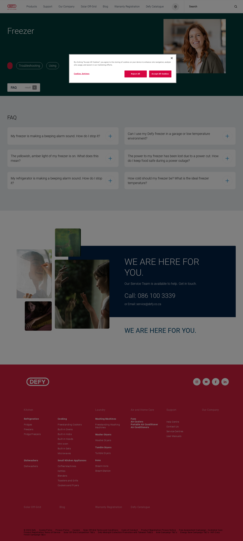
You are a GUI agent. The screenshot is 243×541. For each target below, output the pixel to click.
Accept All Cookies (160, 74)
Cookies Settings (81, 73)
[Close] (171, 58)
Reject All (135, 74)
